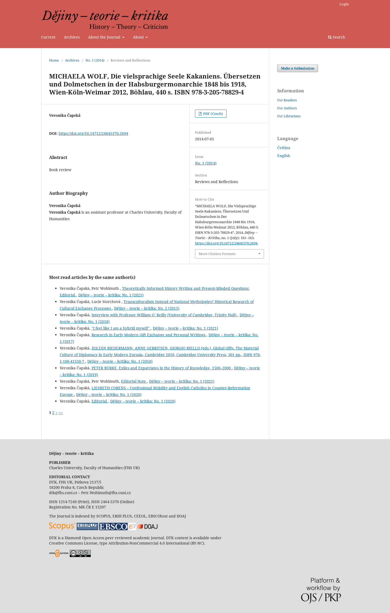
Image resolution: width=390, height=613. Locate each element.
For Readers (287, 100)
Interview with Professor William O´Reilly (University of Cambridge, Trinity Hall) (164, 314)
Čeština (283, 147)
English (283, 155)
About (139, 37)
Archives (72, 37)
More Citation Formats (217, 253)
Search (338, 37)
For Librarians (289, 116)
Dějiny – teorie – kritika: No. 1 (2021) (111, 294)
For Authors (287, 108)
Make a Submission (297, 68)
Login (344, 4)
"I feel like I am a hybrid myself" (121, 328)
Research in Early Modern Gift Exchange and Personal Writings (149, 334)
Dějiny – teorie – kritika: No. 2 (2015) (146, 308)
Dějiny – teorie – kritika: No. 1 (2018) (120, 361)
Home (54, 60)
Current (48, 37)
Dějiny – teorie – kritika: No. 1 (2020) (108, 394)
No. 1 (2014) (95, 60)
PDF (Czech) (212, 113)
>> (61, 412)
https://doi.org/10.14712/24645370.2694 (93, 133)
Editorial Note (134, 381)
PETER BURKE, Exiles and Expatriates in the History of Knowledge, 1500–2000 (162, 367)
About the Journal (104, 37)
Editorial (100, 401)
